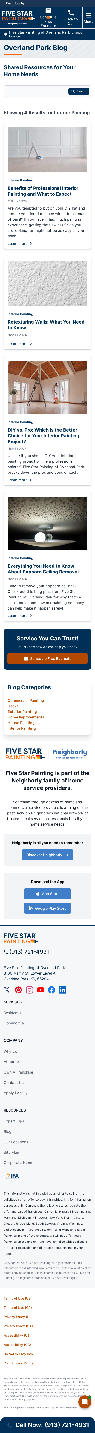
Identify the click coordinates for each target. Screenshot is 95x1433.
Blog (8, 1131)
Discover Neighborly (44, 854)
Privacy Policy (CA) (18, 1326)
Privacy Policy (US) (18, 1317)
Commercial (14, 1023)
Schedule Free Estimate (48, 21)
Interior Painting (20, 180)
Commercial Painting (26, 700)
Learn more (17, 243)
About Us (12, 1061)
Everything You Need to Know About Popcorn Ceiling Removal (43, 569)
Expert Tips (14, 1121)
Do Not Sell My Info (18, 1354)
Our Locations (16, 1142)
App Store (50, 893)
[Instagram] (29, 990)
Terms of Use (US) (18, 1298)
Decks (13, 706)
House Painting (21, 722)
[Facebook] (51, 990)
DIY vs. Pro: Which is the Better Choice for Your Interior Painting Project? (43, 435)
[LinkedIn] (62, 990)
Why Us (10, 1051)
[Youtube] (40, 990)
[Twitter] (7, 990)
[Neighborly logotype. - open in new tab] (15, 3)
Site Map (11, 1152)
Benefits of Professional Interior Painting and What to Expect (43, 191)
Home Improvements (26, 717)
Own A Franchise (18, 1072)
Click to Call (71, 21)
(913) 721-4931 (29, 951)
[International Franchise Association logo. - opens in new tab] (12, 1176)
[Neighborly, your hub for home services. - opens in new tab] (71, 754)
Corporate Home (18, 1162)
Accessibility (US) (17, 1335)
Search (81, 91)
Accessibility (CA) (17, 1345)
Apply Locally (15, 1092)
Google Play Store (50, 908)
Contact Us (14, 1082)
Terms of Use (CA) (18, 1307)
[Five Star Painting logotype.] (25, 754)
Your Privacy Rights (18, 1363)
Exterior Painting (22, 711)
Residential (13, 1012)
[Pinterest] (18, 990)
